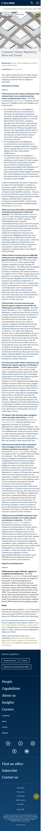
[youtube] (27, 751)
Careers (8, 709)
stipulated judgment (10, 262)
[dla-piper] (8, 3)
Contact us (10, 777)
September (18, 206)
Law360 (27, 609)
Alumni (5, 733)
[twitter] (20, 743)
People (7, 681)
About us (9, 695)
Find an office (12, 764)
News (4, 721)
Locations (6, 715)
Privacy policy (20, 792)
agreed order (19, 101)
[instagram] (33, 743)
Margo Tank (16, 63)
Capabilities (11, 688)
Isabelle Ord (26, 63)
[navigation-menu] (37, 3)
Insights (8, 702)
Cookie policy (20, 796)
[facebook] (14, 751)
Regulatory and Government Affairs (16, 667)
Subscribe (9, 770)
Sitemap (19, 809)
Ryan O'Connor (17, 69)
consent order (18, 451)
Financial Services (10, 661)
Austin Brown (11, 65)
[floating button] (36, 796)
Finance (24, 661)
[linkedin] (8, 743)
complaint (20, 310)
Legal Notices (13, 819)
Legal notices (20, 788)
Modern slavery (20, 800)
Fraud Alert (20, 804)
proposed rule (17, 576)
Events (4, 727)
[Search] (31, 3)
